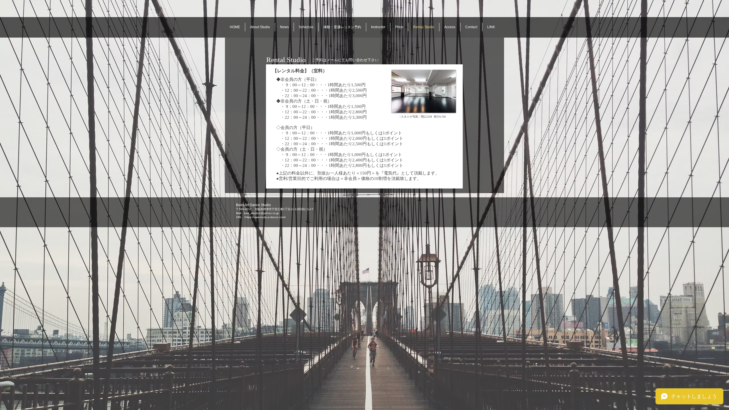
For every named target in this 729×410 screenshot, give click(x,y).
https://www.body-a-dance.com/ (265, 217)
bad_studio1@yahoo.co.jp (261, 213)
